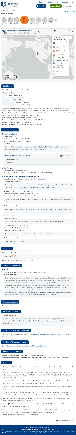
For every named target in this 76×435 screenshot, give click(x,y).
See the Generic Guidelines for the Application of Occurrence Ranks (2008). (25, 346)
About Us (64, 2)
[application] (38, 58)
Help (72, 2)
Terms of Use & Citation (48, 429)
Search (41, 2)
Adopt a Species (55, 6)
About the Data (52, 2)
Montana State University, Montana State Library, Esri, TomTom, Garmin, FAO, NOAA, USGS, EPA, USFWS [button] (29, 80)
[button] (5, 37)
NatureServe (35, 429)
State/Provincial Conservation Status (19, 31)
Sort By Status (68, 156)
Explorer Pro (41, 6)
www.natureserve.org (43, 427)
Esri (72, 80)
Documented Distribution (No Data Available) (22, 33)
